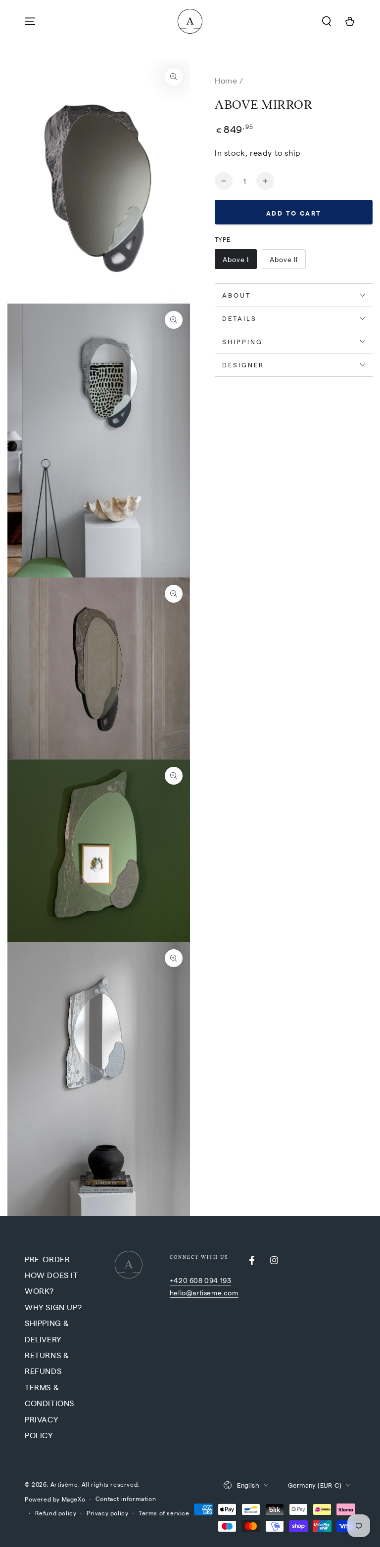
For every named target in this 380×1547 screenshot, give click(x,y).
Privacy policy (107, 1513)
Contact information (125, 1499)
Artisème (64, 1484)
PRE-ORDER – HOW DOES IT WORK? (51, 1275)
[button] (326, 21)
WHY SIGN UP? (53, 1307)
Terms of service (164, 1513)
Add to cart (294, 213)
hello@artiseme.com (204, 1292)
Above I (236, 259)
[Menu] (30, 21)
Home (226, 80)
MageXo (74, 1499)
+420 (180, 1280)
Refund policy (56, 1513)
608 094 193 (211, 1280)
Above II (284, 259)
